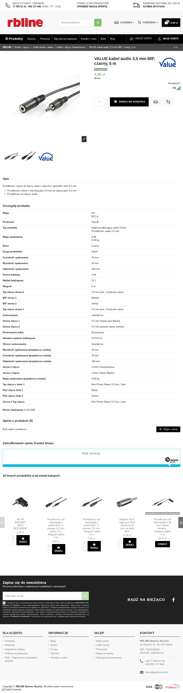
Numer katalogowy (13, 410)
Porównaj (150, 22)
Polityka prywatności (16, 653)
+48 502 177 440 (154, 664)
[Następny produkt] (177, 47)
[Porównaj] (23, 515)
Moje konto (102, 640)
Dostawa (10, 640)
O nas (54, 649)
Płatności (10, 645)
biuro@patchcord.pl (156, 672)
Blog (53, 640)
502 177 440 (34, 6)
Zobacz (162, 544)
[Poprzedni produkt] (175, 47)
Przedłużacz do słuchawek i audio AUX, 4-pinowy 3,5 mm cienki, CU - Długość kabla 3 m (56, 528)
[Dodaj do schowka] (155, 101)
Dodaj (23, 541)
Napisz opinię (170, 429)
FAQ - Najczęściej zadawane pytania (21, 659)
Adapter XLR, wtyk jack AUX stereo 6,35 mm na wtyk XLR (127, 525)
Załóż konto (103, 645)
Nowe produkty (104, 653)
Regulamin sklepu (15, 649)
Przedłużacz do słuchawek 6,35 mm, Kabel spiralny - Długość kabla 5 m (162, 527)
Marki (54, 645)
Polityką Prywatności (20, 616)
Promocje (101, 649)
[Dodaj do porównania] (168, 101)
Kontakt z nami (59, 657)
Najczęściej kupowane (108, 657)
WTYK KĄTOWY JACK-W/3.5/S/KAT (20, 524)
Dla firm (55, 653)
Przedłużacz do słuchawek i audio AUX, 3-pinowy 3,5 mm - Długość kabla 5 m (91, 527)
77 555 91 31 (19, 6)
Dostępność (174, 83)
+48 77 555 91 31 (155, 660)
